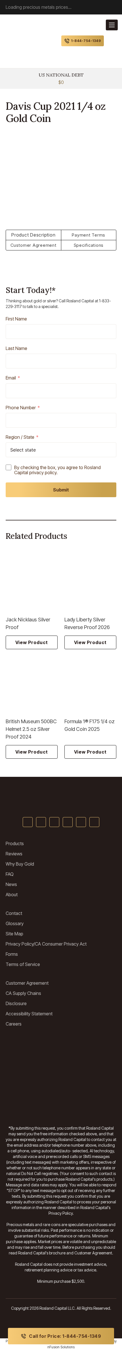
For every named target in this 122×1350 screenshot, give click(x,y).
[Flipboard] (94, 822)
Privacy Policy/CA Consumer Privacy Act (46, 944)
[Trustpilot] (31, 1046)
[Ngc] (90, 1105)
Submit (61, 490)
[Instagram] (81, 822)
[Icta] (90, 1065)
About (12, 894)
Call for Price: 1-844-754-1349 (65, 1336)
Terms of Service (23, 964)
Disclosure (16, 1003)
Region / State (20, 437)
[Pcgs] (90, 1085)
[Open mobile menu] (112, 25)
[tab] (33, 235)
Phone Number (21, 407)
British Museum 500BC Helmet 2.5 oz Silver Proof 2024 (31, 729)
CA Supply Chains (23, 993)
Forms (12, 954)
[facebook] (28, 822)
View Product (31, 642)
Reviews (14, 853)
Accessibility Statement (29, 1013)
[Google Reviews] (31, 1065)
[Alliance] (90, 1046)
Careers (14, 1024)
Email (11, 378)
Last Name (16, 348)
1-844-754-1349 (86, 41)
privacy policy (42, 472)
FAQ (10, 874)
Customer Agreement (27, 983)
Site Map (14, 933)
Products (15, 843)
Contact (14, 913)
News (11, 884)
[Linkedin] (68, 822)
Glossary (15, 923)
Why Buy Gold (20, 864)
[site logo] (22, 41)
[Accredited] (31, 1085)
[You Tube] (54, 822)
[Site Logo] (61, 798)
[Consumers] (31, 1105)
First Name (16, 319)
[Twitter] (41, 822)
